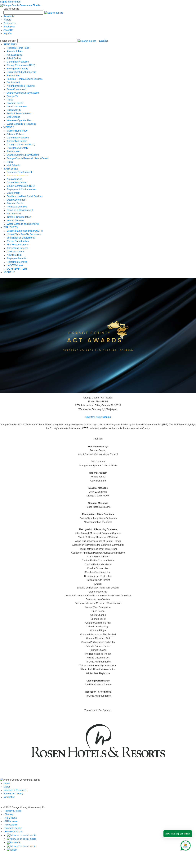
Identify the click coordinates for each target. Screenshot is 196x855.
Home (6, 783)
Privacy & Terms (13, 811)
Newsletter (9, 797)
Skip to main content (10, 1)
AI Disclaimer (11, 821)
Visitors (7, 19)
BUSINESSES (10, 168)
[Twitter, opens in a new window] (12, 849)
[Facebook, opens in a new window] (13, 842)
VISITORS (8, 127)
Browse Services (13, 831)
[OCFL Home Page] (20, 5)
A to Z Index (11, 817)
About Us (8, 30)
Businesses (9, 23)
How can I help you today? (177, 833)
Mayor (6, 786)
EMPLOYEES (10, 227)
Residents (8, 16)
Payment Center (13, 828)
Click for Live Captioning (98, 417)
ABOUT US (9, 272)
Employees (9, 26)
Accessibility (11, 824)
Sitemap (9, 814)
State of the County (13, 793)
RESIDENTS (10, 44)
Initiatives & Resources (15, 790)
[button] (53, 12)
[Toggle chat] (184, 844)
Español (7, 33)
